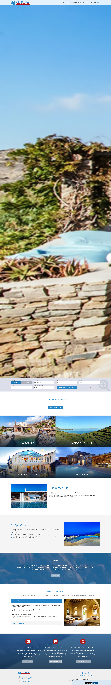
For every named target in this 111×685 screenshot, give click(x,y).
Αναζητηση (62, 387)
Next (98, 611)
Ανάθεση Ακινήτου (55, 661)
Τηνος (80, 2)
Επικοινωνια (93, 2)
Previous (65, 611)
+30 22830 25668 (28, 677)
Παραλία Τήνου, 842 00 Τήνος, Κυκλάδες (28, 676)
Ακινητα (75, 2)
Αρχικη (64, 2)
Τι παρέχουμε (18, 601)
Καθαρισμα (72, 387)
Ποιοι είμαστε (18, 623)
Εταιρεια (69, 2)
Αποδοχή (95, 683)
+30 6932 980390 (26, 678)
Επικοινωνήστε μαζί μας (83, 661)
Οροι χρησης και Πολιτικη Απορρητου (84, 675)
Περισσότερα (89, 683)
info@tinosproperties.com (27, 681)
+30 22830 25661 (24, 680)
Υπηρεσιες (85, 2)
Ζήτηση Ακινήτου (27, 661)
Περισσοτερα (55, 575)
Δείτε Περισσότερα (55, 407)
